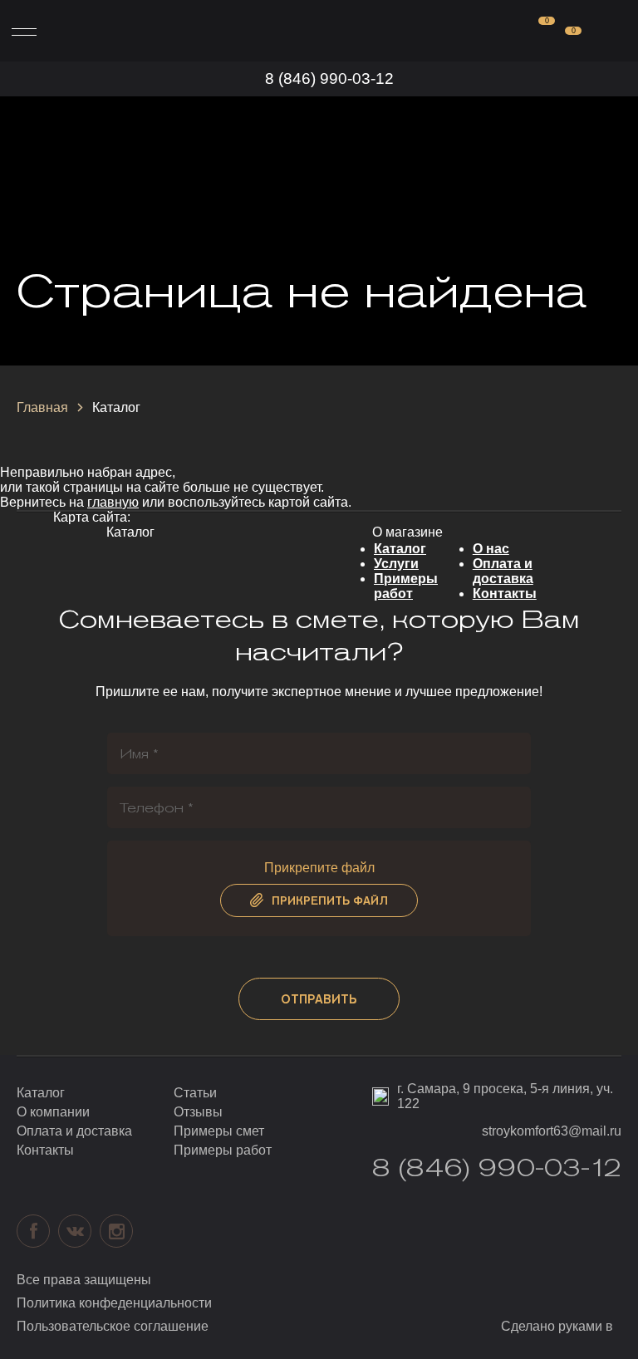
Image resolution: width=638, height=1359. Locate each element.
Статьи (195, 1093)
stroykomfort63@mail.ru (551, 1131)
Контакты (505, 593)
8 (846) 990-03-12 (329, 78)
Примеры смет (219, 1131)
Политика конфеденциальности (114, 1303)
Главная (42, 407)
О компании (53, 1112)
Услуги (396, 564)
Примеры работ (406, 586)
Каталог (400, 549)
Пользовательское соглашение (113, 1326)
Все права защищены (84, 1280)
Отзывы (198, 1112)
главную (113, 502)
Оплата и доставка (503, 571)
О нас (491, 549)
